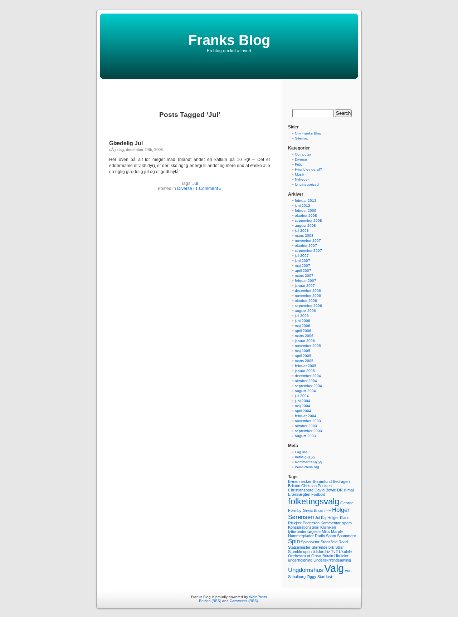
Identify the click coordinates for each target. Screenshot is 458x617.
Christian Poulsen (316, 486)
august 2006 (305, 311)
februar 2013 (305, 200)
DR (340, 490)
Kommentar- (308, 462)
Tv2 (334, 551)
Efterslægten (299, 494)
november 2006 (308, 296)
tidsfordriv (321, 551)
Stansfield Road (334, 542)
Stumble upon (300, 551)
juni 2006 (302, 321)
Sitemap (301, 138)
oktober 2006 (306, 301)
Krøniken (328, 527)
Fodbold (318, 494)
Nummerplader (301, 536)
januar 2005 (305, 371)
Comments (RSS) (244, 601)
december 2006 (308, 291)
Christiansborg (300, 490)
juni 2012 (302, 205)
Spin (294, 541)
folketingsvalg (313, 501)
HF (328, 510)
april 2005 (303, 356)
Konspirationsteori (303, 527)
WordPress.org (307, 467)
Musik (299, 174)
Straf (339, 547)
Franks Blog (229, 40)
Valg (334, 568)
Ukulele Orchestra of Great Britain (320, 553)
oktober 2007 (306, 246)
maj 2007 (302, 266)
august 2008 (305, 225)
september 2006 (308, 306)
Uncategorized (307, 184)
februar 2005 (305, 366)
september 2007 (308, 251)
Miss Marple (332, 531)
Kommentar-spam (336, 523)
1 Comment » (208, 188)
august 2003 (305, 436)
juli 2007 (302, 256)
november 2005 (308, 346)
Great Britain (314, 510)
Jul (195, 183)
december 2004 (308, 376)
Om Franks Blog (308, 133)
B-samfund (322, 481)
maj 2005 (302, 351)
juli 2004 (302, 396)
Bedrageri (341, 481)
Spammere (346, 536)
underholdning (300, 560)
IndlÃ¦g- (305, 457)
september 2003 (308, 431)
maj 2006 (302, 326)
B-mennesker (300, 481)
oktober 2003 (306, 426)
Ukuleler (341, 556)
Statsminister (299, 547)
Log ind (301, 452)
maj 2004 (302, 406)
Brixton (294, 486)
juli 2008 (302, 230)
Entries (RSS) (210, 601)
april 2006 (303, 331)
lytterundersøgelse (304, 531)
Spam (331, 536)
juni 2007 (302, 261)
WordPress (258, 597)
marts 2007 (304, 276)
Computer (303, 154)
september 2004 (308, 386)
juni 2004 (302, 401)
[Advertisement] (229, 89)
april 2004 (303, 411)
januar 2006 (305, 341)
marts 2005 (304, 361)
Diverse (184, 188)
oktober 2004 (306, 381)
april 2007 (303, 271)
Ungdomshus (305, 570)
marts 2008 (304, 236)
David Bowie (325, 490)
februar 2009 (305, 210)
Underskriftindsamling (332, 560)
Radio (320, 536)
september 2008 (308, 220)
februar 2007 (305, 281)
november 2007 (308, 241)
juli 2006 (302, 316)
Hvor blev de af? (308, 169)
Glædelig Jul (126, 143)
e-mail (349, 490)
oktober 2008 (306, 215)
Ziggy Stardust (319, 576)
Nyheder (302, 179)
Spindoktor (310, 542)
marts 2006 (304, 336)
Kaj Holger (330, 517)
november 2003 (308, 421)
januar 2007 (305, 286)
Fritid (299, 164)
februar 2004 (305, 416)
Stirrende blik (323, 547)
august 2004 (305, 391)
